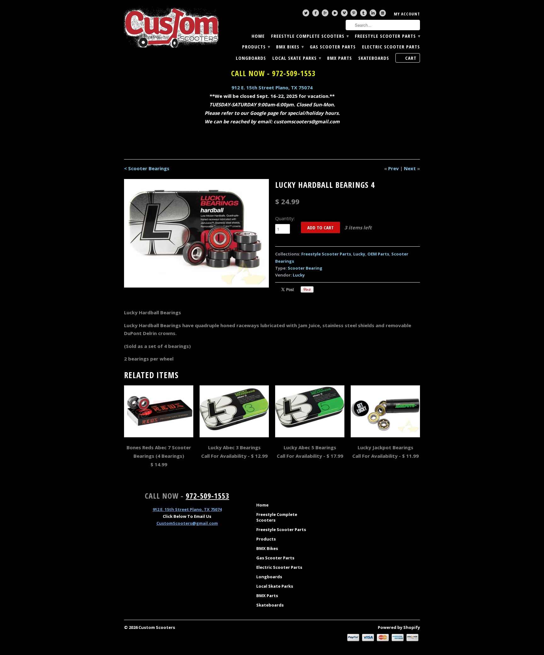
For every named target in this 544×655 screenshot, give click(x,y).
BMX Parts (339, 58)
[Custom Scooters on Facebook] (316, 14)
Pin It (307, 289)
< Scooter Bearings (146, 168)
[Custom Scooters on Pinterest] (354, 14)
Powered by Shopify (399, 627)
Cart (410, 58)
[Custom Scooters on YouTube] (336, 14)
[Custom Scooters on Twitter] (307, 14)
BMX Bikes (289, 47)
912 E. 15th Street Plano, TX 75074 (272, 87)
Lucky (359, 254)
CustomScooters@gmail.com (187, 523)
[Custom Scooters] (171, 27)
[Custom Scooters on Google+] (326, 14)
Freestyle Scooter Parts (387, 36)
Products (256, 47)
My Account (407, 14)
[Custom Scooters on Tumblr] (364, 14)
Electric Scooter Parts (391, 47)
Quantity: (285, 218)
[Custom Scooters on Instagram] (383, 14)
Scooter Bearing (305, 268)
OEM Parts (378, 254)
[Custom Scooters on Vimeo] (345, 14)
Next (410, 168)
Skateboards (373, 58)
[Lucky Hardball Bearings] (196, 233)
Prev (393, 168)
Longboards (251, 58)
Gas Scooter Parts (333, 47)
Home (258, 36)
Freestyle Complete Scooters (309, 36)
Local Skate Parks (296, 58)
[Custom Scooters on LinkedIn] (374, 14)
